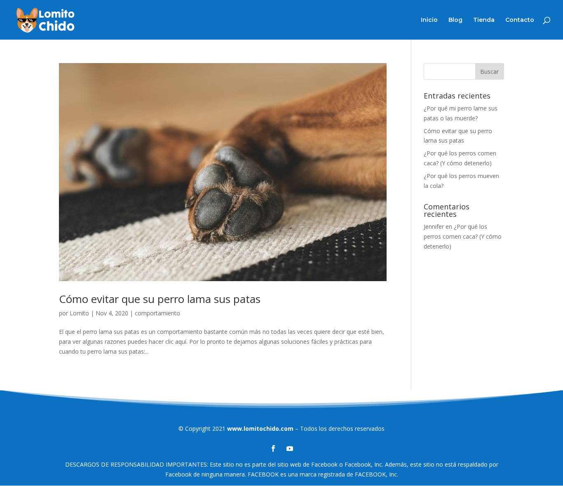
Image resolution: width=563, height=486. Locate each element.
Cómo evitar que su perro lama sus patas (159, 298)
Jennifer (434, 226)
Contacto (519, 20)
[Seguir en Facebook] (273, 448)
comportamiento (157, 313)
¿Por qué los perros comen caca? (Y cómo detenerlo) (463, 236)
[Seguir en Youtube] (289, 448)
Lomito (79, 313)
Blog (455, 20)
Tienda (484, 20)
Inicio (429, 20)
